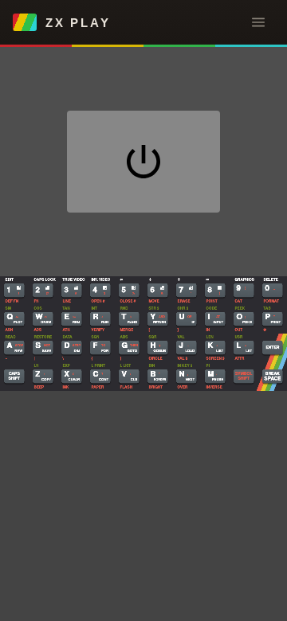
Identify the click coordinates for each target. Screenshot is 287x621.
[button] (258, 22)
